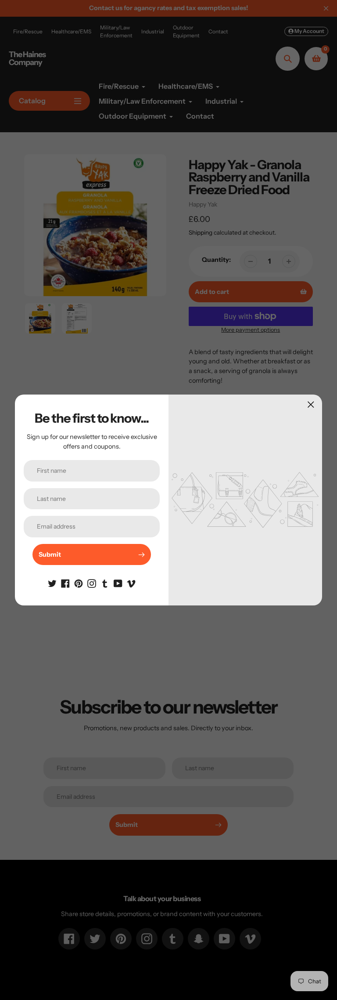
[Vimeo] (131, 583)
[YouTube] (118, 583)
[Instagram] (91, 583)
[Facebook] (65, 583)
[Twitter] (52, 583)
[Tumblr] (104, 583)
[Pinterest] (78, 583)
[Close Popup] (310, 404)
